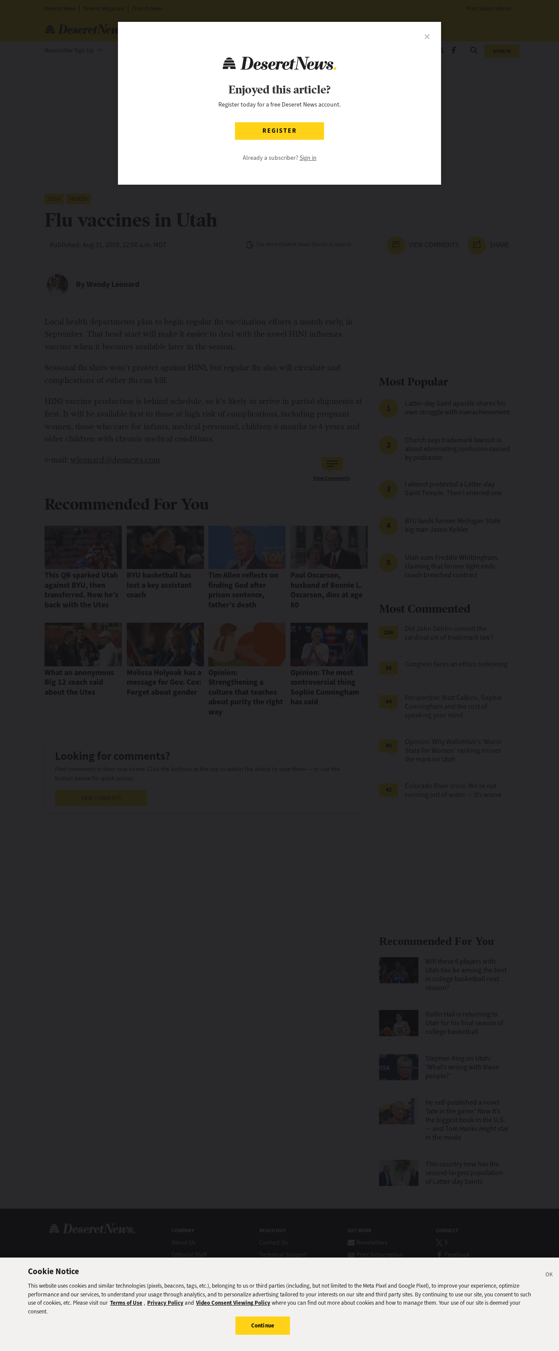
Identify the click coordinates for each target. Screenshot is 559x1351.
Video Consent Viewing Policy (233, 1302)
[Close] (549, 1276)
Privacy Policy (165, 1302)
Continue (262, 1325)
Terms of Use (126, 1302)
